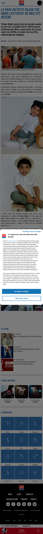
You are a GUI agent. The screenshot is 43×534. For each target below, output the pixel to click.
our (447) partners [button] (12, 241)
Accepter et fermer (21, 291)
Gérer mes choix (21, 298)
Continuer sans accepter (31, 231)
